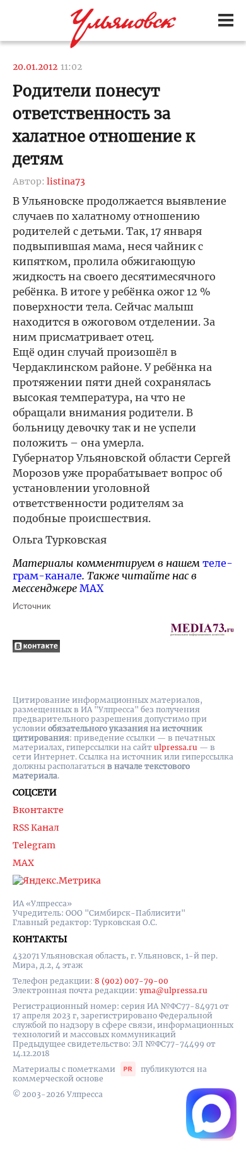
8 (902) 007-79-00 (131, 981)
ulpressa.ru (175, 747)
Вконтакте (38, 810)
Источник (31, 606)
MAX (91, 588)
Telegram (34, 845)
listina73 (66, 181)
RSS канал (36, 827)
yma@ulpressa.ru (173, 990)
